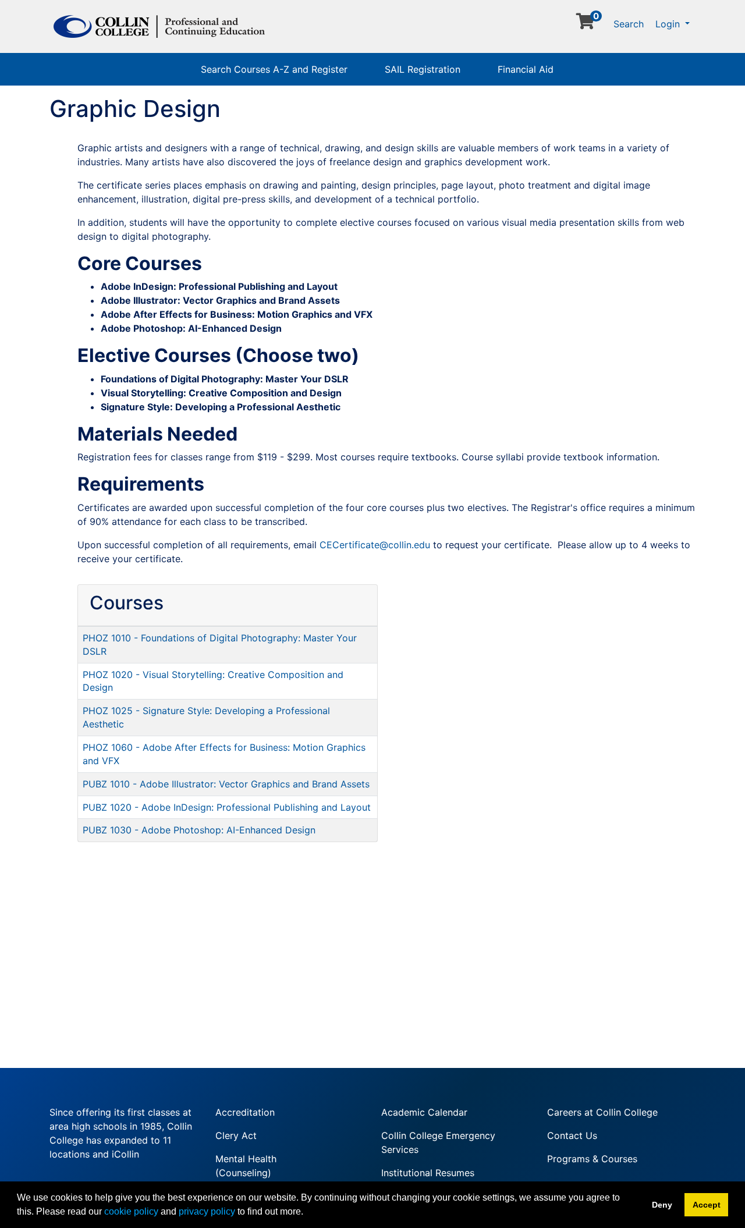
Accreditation (245, 1112)
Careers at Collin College (602, 1112)
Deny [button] (662, 1204)
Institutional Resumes (427, 1173)
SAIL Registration (422, 69)
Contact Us (572, 1135)
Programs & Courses (592, 1159)
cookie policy (131, 1211)
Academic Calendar (424, 1112)
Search (628, 24)
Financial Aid (526, 69)
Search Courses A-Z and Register (274, 69)
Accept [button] (707, 1204)
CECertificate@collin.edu (375, 545)
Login (669, 24)
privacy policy (207, 1211)
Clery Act (236, 1135)
